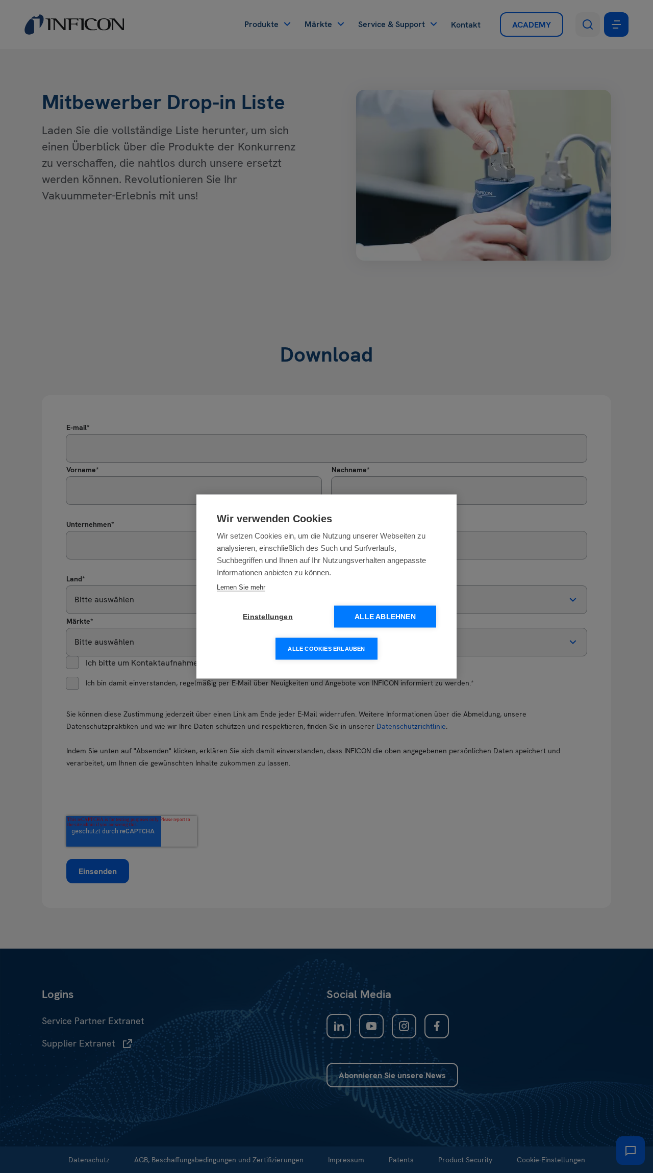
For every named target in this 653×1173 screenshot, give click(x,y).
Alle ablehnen (385, 617)
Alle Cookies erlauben (326, 649)
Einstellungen (268, 617)
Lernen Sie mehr (241, 587)
